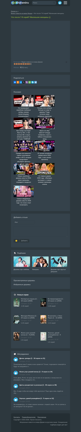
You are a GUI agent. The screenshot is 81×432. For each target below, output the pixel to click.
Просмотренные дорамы (24, 280)
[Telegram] (35, 82)
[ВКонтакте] (15, 82)
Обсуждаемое (23, 354)
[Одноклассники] (18, 82)
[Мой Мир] (21, 82)
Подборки (21, 253)
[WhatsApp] (29, 82)
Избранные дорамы (22, 284)
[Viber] (26, 82)
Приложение (41, 417)
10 (31, 64)
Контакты (17, 417)
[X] (23, 82)
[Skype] (32, 82)
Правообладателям (28, 417)
